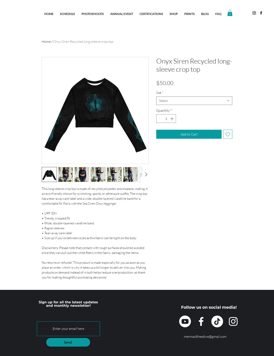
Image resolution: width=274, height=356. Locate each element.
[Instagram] (233, 321)
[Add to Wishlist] (227, 134)
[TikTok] (217, 321)
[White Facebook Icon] (201, 321)
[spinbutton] (166, 119)
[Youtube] (185, 321)
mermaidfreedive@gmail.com (205, 336)
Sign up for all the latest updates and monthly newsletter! (68, 304)
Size (159, 92)
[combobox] (194, 101)
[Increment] (172, 119)
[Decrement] (160, 119)
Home (46, 41)
